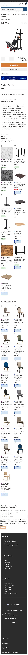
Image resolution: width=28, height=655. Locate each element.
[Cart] (26, 4)
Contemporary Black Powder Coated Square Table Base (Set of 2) (19, 161)
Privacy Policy (24, 519)
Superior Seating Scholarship (11, 545)
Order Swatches (8, 583)
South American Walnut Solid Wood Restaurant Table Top (6, 262)
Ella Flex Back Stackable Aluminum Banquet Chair (20, 433)
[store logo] (14, 605)
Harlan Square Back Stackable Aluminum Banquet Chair (19, 406)
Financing (7, 564)
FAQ (6, 560)
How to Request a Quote (11, 593)
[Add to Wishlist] (1, 146)
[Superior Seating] (8, 5)
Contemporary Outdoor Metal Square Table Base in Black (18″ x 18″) (6, 210)
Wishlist (20, 4)
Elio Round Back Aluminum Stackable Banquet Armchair (6, 488)
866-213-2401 (8, 613)
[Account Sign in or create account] (23, 4)
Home (2, 11)
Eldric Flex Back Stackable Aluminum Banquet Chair (19, 351)
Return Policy (8, 568)
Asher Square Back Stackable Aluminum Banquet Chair (6, 433)
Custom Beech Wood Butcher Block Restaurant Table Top (6, 287)
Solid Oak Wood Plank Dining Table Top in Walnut (19, 186)
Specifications (4, 134)
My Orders (7, 562)
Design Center (8, 587)
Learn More (24, 60)
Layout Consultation (9, 585)
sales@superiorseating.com (11, 618)
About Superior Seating (10, 541)
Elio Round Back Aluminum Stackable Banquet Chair (19, 461)
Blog (6, 591)
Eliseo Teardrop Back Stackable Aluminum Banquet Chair (6, 324)
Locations (7, 543)
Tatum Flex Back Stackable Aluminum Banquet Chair (19, 379)
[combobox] (12, 9)
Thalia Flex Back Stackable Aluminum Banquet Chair (6, 379)
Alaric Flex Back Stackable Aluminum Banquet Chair (6, 461)
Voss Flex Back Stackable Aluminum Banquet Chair (6, 351)
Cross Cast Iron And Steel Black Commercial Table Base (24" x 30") (6, 233)
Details (3, 88)
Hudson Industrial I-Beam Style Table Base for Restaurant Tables (19, 259)
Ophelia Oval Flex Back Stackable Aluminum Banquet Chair (6, 406)
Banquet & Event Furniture (18, 11)
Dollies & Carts (8, 11)
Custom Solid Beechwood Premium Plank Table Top (19, 235)
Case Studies (8, 589)
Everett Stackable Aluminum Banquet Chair (18, 324)
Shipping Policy (8, 566)
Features (3, 136)
